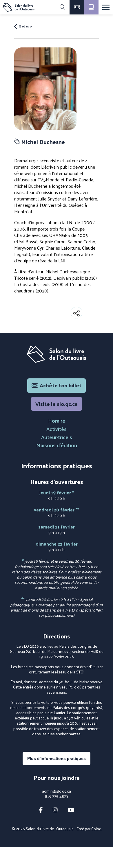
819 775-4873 (56, 796)
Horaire (56, 420)
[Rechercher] (62, 7)
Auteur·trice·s (56, 437)
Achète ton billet (60, 385)
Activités (56, 429)
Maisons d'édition (56, 445)
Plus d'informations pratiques (56, 758)
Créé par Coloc (88, 828)
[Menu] (105, 7)
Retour (24, 26)
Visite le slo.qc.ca (56, 403)
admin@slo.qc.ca (56, 791)
